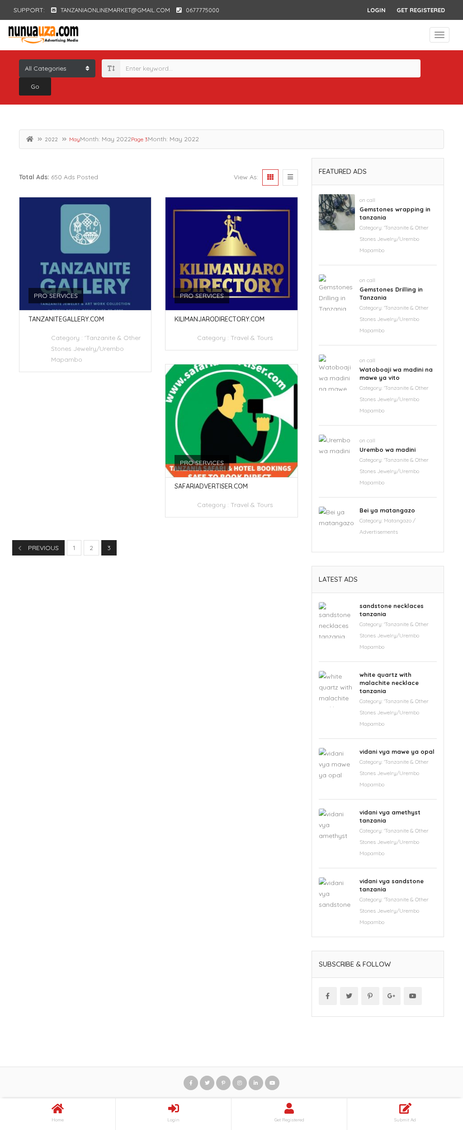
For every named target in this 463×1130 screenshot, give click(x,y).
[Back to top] (433, 1073)
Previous (42, 548)
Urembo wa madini (387, 449)
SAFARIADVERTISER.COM (211, 486)
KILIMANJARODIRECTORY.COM (220, 319)
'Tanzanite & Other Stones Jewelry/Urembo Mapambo (96, 349)
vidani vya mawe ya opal (397, 751)
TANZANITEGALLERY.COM (66, 319)
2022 (51, 139)
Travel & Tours (252, 338)
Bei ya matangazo (387, 510)
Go (35, 86)
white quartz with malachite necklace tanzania (389, 682)
